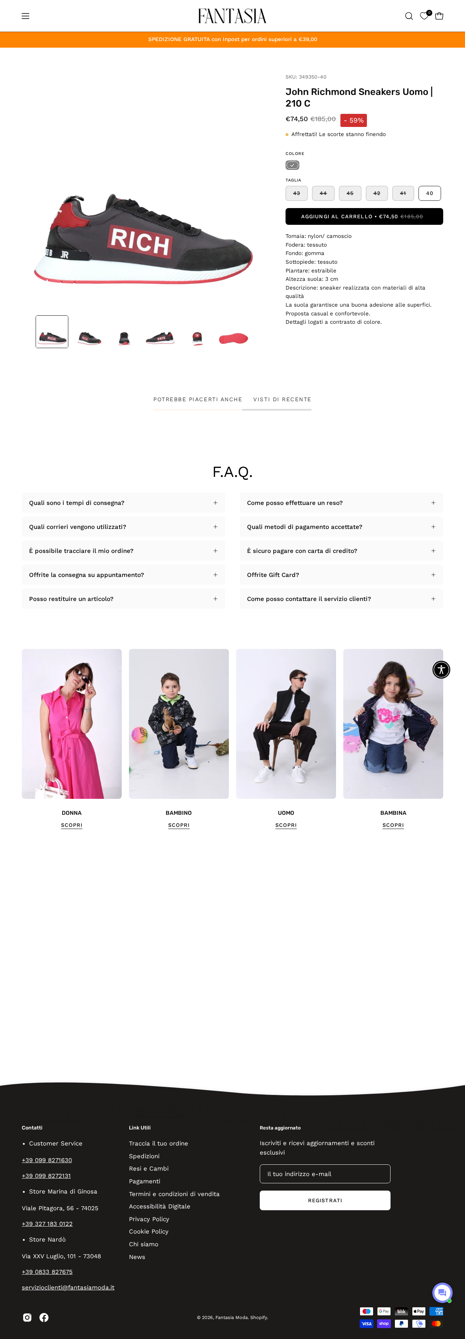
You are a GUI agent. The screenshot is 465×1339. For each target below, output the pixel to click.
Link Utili (140, 1128)
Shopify (258, 1317)
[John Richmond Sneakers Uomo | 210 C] (52, 331)
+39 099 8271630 (47, 1160)
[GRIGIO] (292, 165)
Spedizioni (144, 1155)
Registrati (325, 1200)
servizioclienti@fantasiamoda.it (68, 1287)
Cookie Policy (149, 1231)
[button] (409, 16)
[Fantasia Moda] (232, 15)
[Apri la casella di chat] (442, 1293)
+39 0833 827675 (47, 1271)
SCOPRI (71, 825)
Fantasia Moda (231, 1317)
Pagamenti (144, 1180)
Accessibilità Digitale (159, 1206)
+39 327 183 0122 (47, 1223)
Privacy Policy (149, 1218)
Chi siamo (143, 1244)
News (137, 1256)
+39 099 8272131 (46, 1175)
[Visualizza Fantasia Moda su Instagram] (27, 1317)
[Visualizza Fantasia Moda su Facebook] (44, 1317)
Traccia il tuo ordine (158, 1143)
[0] (424, 16)
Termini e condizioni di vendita (174, 1193)
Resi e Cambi (149, 1168)
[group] (232, 739)
